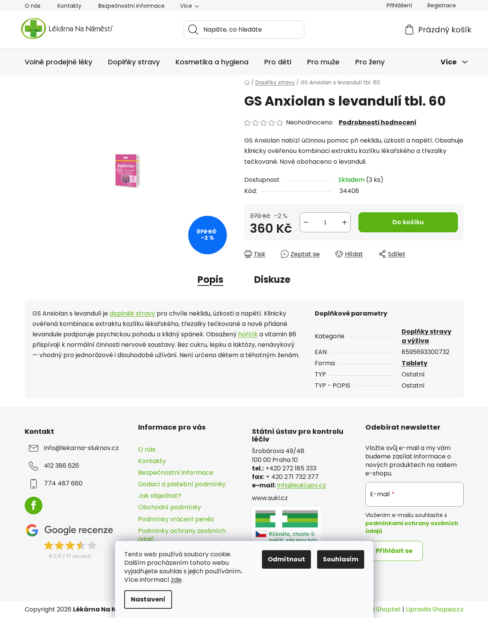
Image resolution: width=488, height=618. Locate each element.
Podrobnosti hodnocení (378, 122)
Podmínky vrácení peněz (176, 519)
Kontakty (69, 6)
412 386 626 (61, 466)
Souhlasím (340, 559)
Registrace (441, 5)
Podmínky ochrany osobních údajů (182, 535)
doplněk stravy (132, 313)
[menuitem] (58, 62)
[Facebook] (33, 505)
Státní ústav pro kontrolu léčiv (297, 435)
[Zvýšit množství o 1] (344, 222)
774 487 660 (63, 483)
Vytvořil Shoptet (376, 609)
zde (176, 579)
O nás (33, 6)
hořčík (248, 334)
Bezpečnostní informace (131, 6)
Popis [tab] (210, 279)
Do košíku (408, 222)
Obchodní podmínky (169, 507)
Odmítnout (286, 559)
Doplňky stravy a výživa (426, 336)
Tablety (414, 363)
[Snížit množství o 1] (306, 222)
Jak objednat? (159, 495)
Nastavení (148, 599)
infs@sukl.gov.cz (301, 485)
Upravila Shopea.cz (435, 609)
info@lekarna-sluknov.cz (81, 448)
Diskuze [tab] (272, 279)
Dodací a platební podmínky (182, 484)
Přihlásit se (394, 550)
